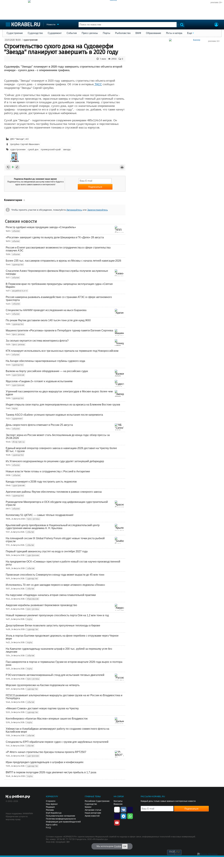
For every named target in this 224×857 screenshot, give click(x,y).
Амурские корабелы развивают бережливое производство (41, 605)
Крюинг (88, 807)
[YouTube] (117, 822)
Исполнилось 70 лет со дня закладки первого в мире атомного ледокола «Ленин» (55, 584)
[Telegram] (123, 816)
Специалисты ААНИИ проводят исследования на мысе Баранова (46, 310)
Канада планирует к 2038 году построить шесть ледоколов (41, 481)
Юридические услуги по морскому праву (17, 818)
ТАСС (98, 84)
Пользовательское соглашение (60, 816)
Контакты (118, 801)
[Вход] (216, 25)
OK (124, 846)
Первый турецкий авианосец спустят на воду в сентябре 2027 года (47, 551)
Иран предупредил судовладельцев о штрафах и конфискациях (44, 762)
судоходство (17, 264)
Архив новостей (92, 816)
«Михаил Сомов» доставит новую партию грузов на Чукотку (42, 708)
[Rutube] (130, 809)
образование (33, 599)
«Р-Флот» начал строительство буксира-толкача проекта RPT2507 (46, 752)
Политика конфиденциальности (61, 819)
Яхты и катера (174, 33)
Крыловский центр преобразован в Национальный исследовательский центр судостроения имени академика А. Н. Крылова (53, 527)
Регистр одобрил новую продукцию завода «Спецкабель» (41, 227)
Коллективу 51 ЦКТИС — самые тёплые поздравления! (39, 515)
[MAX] (117, 816)
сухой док (33, 149)
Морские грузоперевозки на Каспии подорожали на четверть (43, 685)
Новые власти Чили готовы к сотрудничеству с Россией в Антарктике (48, 471)
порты (15, 408)
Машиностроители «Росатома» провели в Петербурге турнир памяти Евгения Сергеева (59, 330)
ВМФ (138, 33)
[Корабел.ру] (18, 797)
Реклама (50, 810)
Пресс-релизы (90, 33)
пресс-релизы (18, 334)
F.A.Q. (48, 828)
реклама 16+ (216, 2)
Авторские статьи (93, 810)
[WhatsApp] (130, 816)
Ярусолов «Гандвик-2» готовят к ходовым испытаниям (39, 381)
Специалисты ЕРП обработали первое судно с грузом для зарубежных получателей (57, 741)
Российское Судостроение (97, 801)
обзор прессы (18, 442)
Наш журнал (52, 804)
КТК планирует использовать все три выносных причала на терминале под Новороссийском (62, 350)
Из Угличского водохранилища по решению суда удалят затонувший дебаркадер (55, 461)
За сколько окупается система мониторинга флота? (37, 340)
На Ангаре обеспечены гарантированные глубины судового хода (45, 361)
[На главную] (23, 24)
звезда (67, 149)
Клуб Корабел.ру (53, 813)
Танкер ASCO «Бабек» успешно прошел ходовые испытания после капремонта (54, 414)
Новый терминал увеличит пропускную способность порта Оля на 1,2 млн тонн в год (57, 615)
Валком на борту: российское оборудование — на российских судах (47, 371)
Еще (189, 33)
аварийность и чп (20, 291)
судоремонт (17, 418)
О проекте (50, 801)
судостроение (30, 40)
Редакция (50, 807)
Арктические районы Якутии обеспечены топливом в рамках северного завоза (54, 491)
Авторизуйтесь (74, 209)
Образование (153, 33)
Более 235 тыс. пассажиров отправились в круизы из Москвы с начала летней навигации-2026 (63, 260)
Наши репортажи (93, 813)
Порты (106, 33)
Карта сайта (51, 825)
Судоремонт (55, 33)
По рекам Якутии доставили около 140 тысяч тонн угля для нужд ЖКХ (48, 320)
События (72, 33)
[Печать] (122, 167)
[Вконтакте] (123, 809)
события (16, 231)
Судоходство (35, 33)
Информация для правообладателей (63, 822)
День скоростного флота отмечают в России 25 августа (39, 425)
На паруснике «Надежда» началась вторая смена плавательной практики (51, 595)
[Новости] (14, 157)
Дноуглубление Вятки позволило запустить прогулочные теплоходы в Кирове (53, 625)
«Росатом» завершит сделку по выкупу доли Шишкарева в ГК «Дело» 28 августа (55, 237)
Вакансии (118, 804)
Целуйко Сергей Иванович (24, 144)
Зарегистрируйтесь (97, 209)
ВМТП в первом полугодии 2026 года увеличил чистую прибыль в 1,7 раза (51, 772)
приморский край (51, 149)
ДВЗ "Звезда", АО (19, 139)
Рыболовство (123, 33)
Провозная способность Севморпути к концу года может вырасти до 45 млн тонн (55, 574)
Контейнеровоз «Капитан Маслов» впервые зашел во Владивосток (47, 718)
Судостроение (15, 33)
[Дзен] (117, 809)
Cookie (117, 846)
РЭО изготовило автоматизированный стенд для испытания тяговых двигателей (55, 675)
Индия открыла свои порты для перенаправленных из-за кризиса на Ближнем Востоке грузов (63, 404)
